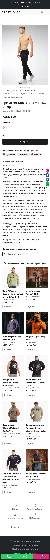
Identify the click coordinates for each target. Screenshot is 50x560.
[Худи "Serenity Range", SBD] (37, 277)
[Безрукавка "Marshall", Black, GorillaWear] (13, 366)
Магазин (17, 90)
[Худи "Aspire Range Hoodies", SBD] (13, 323)
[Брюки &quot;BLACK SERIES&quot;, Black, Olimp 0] (25, 55)
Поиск (15, 509)
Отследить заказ (15, 518)
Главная (6, 90)
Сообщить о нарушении (25, 549)
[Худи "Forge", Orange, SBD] (37, 323)
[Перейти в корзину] (43, 12)
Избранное (34, 518)
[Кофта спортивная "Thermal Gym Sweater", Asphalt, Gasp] (13, 460)
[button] (25, 6)
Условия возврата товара (25, 545)
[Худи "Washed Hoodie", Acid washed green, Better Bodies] (13, 277)
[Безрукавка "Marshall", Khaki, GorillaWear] (13, 411)
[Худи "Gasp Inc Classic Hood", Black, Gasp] (37, 366)
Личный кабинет (35, 509)
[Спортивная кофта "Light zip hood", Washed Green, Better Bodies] (37, 411)
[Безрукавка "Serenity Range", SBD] (37, 460)
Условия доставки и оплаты (25, 541)
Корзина (15, 527)
